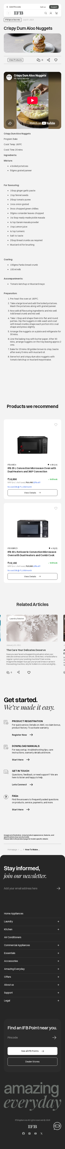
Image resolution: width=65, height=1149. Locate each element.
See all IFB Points (30, 1051)
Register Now (19, 734)
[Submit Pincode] (54, 1037)
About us (9, 984)
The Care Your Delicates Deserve (26, 650)
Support (54, 7)
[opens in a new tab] (23, 1133)
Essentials (9, 953)
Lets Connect (19, 784)
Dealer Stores (32, 1061)
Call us (43, 7)
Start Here (18, 759)
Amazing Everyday (14, 968)
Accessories (11, 961)
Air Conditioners (12, 937)
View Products (15, 60)
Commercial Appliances (17, 945)
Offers (7, 976)
